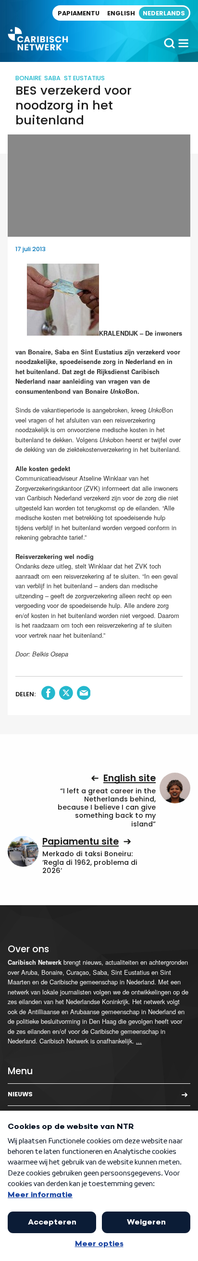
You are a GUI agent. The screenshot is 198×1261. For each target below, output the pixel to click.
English (121, 13)
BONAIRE (28, 78)
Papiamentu (78, 13)
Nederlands (164, 13)
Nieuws (20, 1094)
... (139, 1040)
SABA (52, 78)
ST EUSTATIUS (84, 78)
